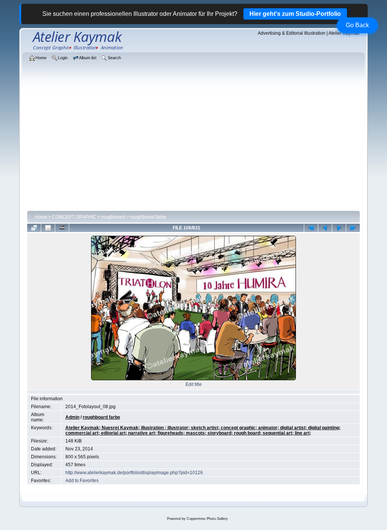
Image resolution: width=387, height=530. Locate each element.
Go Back (357, 25)
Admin (72, 417)
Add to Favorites (82, 480)
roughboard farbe (148, 217)
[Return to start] (311, 228)
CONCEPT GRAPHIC (74, 217)
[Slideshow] (62, 228)
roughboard (113, 217)
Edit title (194, 384)
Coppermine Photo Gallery (207, 519)
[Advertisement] (193, 151)
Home (41, 217)
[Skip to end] (353, 228)
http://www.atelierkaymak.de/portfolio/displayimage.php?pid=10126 (134, 472)
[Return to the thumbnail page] (34, 228)
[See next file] (339, 228)
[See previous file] (325, 228)
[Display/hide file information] (48, 228)
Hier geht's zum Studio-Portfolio (295, 14)
